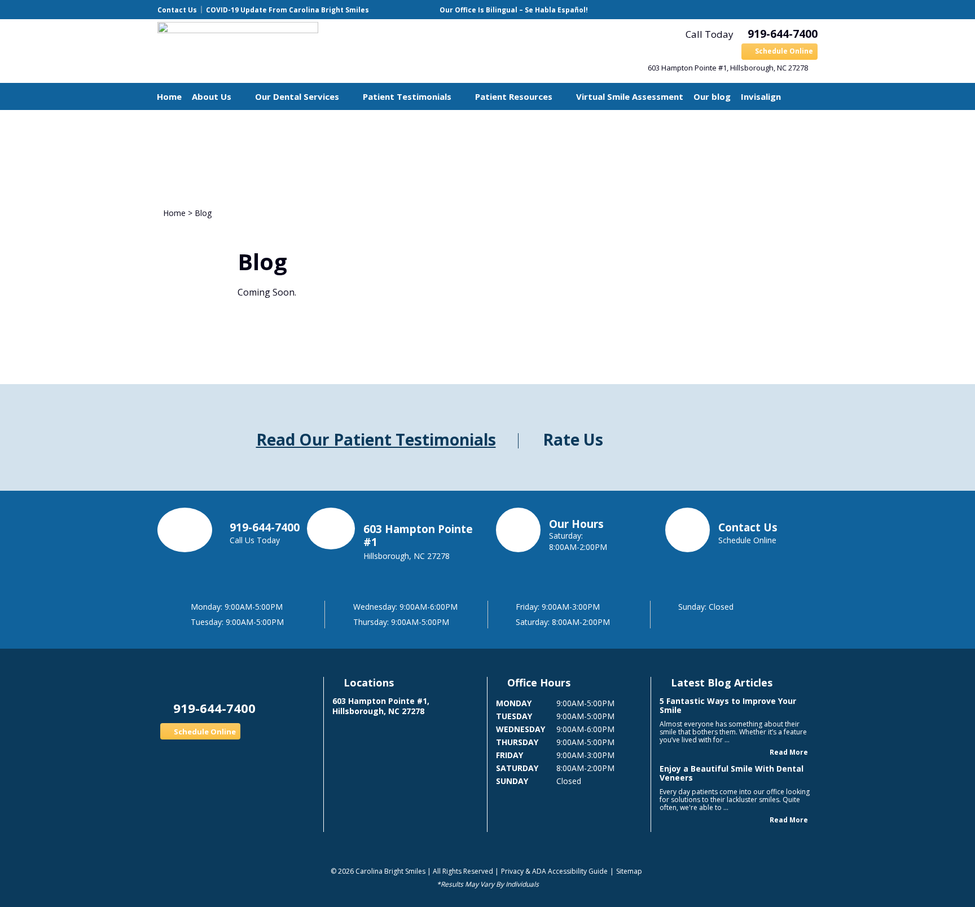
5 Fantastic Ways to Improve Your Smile (728, 705)
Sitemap (629, 871)
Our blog (712, 96)
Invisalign (761, 96)
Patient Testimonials (407, 96)
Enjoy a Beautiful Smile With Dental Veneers (731, 773)
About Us (211, 96)
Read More (789, 752)
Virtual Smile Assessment (629, 96)
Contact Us (177, 10)
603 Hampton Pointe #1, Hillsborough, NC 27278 (728, 68)
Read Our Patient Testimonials (376, 439)
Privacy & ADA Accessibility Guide (554, 871)
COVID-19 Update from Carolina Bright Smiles (287, 10)
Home (169, 96)
